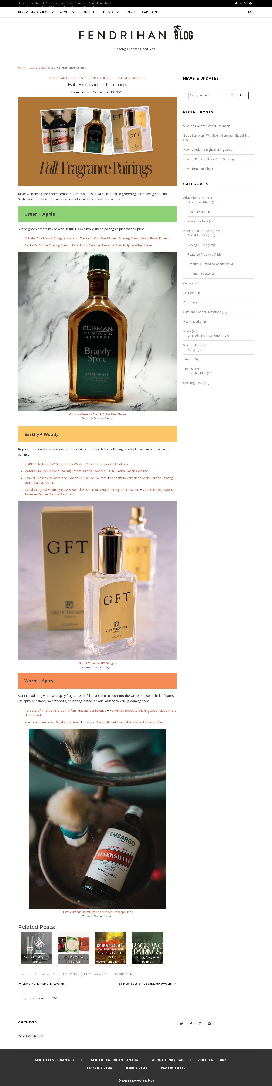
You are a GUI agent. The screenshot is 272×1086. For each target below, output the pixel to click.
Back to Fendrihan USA (32, 3)
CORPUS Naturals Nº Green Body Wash (53, 464)
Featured (189, 293)
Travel (130, 12)
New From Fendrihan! (198, 169)
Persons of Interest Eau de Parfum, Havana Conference (65, 710)
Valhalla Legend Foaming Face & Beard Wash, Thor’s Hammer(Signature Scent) (81, 489)
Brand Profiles (197, 235)
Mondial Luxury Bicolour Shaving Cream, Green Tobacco (64, 471)
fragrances (69, 974)
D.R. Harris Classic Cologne (128, 471)
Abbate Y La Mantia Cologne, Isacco (50, 238)
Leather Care (196, 212)
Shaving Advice (198, 221)
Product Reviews (199, 274)
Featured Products (131, 78)
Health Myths (192, 321)
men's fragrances (95, 974)
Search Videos (99, 1068)
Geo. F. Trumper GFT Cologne (107, 464)
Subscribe (237, 95)
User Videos (136, 1068)
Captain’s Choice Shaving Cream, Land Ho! (54, 245)
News (187, 331)
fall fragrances (44, 974)
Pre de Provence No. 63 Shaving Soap (52, 722)
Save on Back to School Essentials (206, 126)
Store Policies (192, 345)
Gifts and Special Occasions (202, 312)
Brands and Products (66, 78)
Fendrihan (82, 92)
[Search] (249, 12)
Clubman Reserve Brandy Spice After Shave (120, 245)
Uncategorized (193, 383)
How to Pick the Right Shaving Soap (207, 149)
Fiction (187, 302)
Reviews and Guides (34, 12)
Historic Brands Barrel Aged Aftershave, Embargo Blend (124, 722)
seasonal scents (124, 974)
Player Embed (173, 1068)
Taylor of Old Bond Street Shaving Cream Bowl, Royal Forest (124, 238)
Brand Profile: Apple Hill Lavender (44, 984)
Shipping (193, 350)
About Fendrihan (99, 3)
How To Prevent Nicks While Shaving (208, 159)
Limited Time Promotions (205, 335)
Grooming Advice (199, 202)
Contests (88, 12)
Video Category (212, 1060)
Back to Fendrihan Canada (68, 3)
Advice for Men (193, 198)
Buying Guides (99, 78)
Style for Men (197, 373)
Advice (65, 12)
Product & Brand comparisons (209, 264)
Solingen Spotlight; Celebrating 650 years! (145, 984)
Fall (23, 974)
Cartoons (150, 12)
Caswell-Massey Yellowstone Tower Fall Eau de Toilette (65, 478)
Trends (109, 12)
